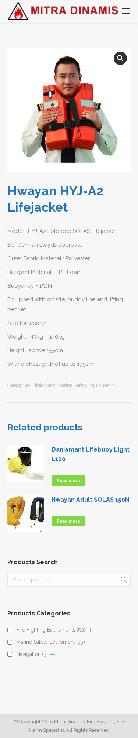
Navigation (32, 654)
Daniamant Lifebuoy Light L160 (91, 454)
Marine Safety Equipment (85, 385)
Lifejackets (43, 385)
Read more (68, 480)
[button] (120, 58)
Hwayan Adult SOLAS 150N (91, 499)
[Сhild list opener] (90, 630)
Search (123, 580)
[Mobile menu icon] (126, 11)
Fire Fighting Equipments (50, 630)
